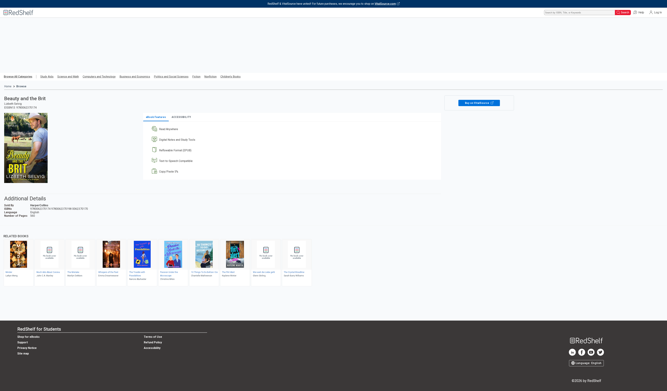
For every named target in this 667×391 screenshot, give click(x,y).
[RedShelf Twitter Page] (600, 354)
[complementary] (333, 256)
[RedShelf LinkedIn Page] (572, 354)
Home (7, 86)
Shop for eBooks (28, 336)
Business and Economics (135, 76)
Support (22, 342)
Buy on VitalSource (477, 103)
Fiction (196, 76)
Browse (21, 86)
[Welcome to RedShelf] (18, 12)
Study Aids (46, 76)
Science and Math (68, 76)
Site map (23, 353)
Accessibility (152, 348)
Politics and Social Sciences (171, 76)
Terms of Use (153, 336)
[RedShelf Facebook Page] (581, 354)
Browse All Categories (18, 76)
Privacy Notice (27, 348)
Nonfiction (210, 76)
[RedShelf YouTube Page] (591, 354)
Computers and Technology (99, 76)
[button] (293, 129)
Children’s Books (230, 76)
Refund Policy (153, 342)
